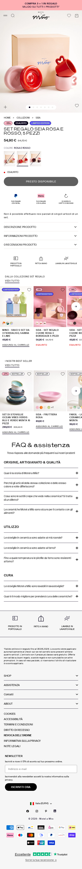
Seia (38, 117)
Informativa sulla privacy (22, 740)
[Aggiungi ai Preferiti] (76, 105)
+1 (52, 407)
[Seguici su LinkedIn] (55, 811)
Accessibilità (13, 719)
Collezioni (23, 117)
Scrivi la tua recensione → (40, 860)
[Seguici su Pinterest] (45, 811)
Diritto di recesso (17, 730)
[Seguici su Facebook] (27, 811)
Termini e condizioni (18, 724)
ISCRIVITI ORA (21, 787)
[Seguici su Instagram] (36, 811)
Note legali (12, 746)
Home (7, 117)
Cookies (9, 713)
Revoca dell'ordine (18, 735)
